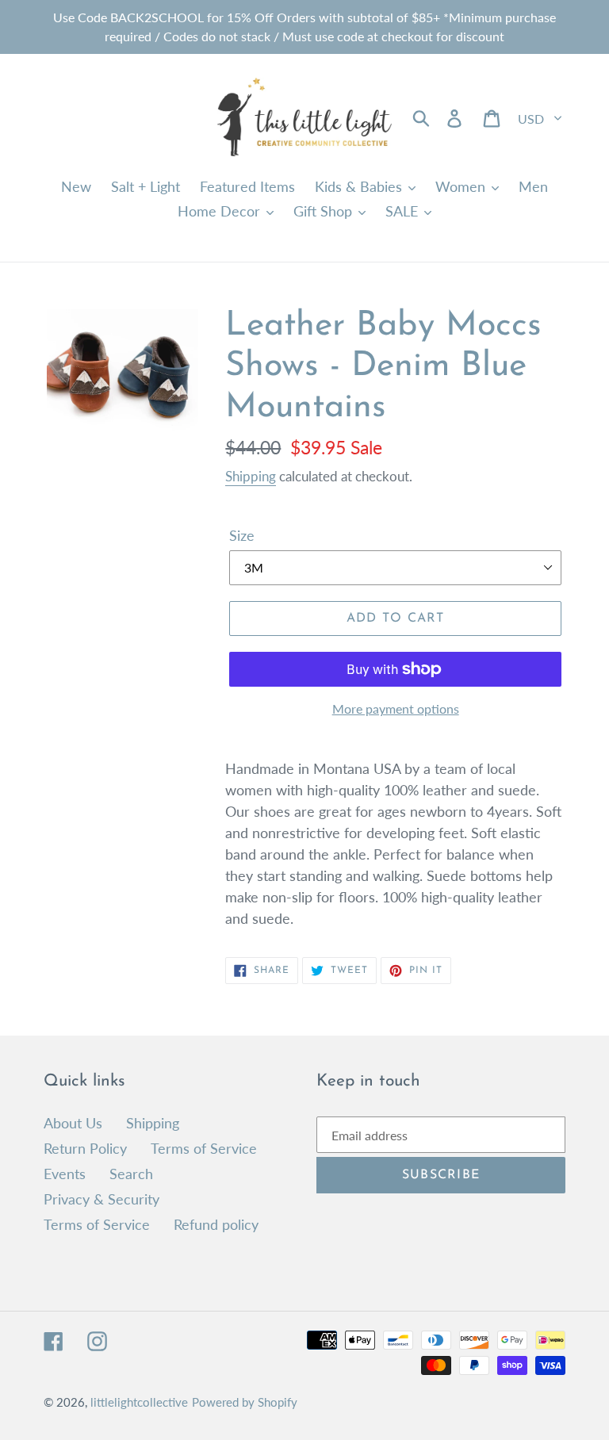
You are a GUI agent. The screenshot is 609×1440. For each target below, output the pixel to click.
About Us (73, 1123)
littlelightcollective (139, 1402)
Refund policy (216, 1224)
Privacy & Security (101, 1199)
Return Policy (85, 1148)
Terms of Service (204, 1148)
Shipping (250, 476)
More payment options (395, 708)
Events (65, 1173)
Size (242, 535)
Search (131, 1173)
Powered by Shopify (244, 1402)
